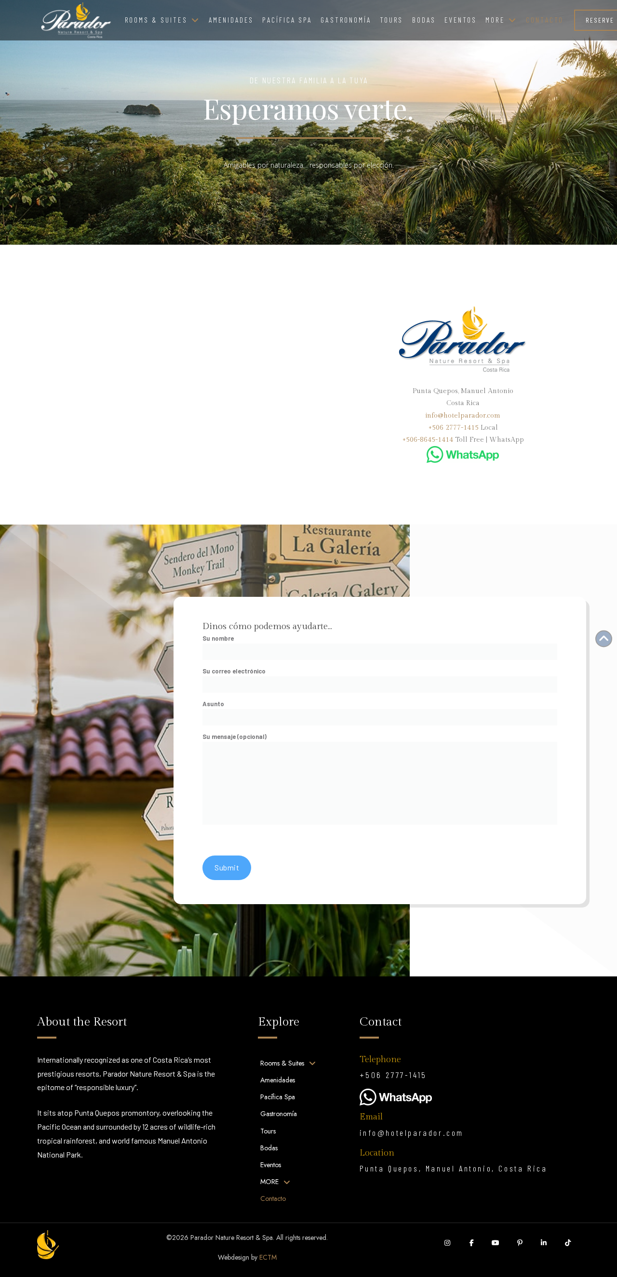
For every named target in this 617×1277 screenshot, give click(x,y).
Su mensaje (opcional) (234, 736)
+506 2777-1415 (453, 428)
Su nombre (218, 638)
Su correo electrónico (234, 671)
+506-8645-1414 (427, 440)
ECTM (268, 1257)
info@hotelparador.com (462, 416)
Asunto (213, 704)
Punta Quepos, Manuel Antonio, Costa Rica (454, 1168)
